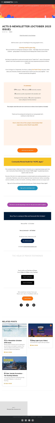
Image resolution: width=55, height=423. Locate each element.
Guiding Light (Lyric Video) (39, 340)
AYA (46, 5)
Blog (11, 5)
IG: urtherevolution (27, 241)
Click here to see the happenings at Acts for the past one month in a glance (27, 204)
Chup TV (42, 5)
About (15, 5)
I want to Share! (27, 298)
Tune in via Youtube (27, 276)
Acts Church (50, 5)
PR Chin (9, 2)
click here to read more (27, 150)
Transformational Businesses (31, 5)
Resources (20, 5)
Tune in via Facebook (27, 282)
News (10, 31)
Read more (8, 352)
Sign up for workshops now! (27, 188)
